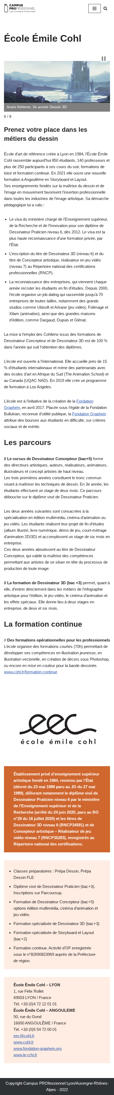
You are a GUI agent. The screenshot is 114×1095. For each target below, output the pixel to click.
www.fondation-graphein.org (38, 1048)
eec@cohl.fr (24, 1035)
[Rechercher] (105, 8)
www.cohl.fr (24, 1042)
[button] (103, 59)
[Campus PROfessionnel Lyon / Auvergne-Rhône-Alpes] (20, 8)
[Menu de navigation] (94, 8)
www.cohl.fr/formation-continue (30, 672)
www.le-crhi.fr (25, 1055)
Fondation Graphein (89, 414)
